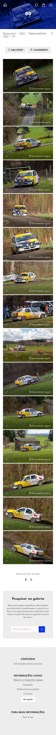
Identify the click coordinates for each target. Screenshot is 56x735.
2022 (22, 33)
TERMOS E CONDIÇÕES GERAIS (28, 680)
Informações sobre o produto (28, 664)
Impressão (28, 685)
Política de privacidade (28, 689)
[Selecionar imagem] (6, 88)
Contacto (28, 694)
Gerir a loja (28, 717)
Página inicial (9, 33)
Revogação (28, 699)
